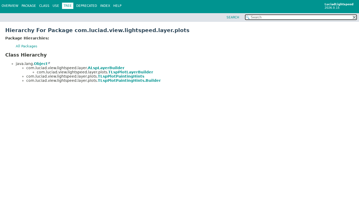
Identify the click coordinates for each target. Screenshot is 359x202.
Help (117, 6)
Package (29, 6)
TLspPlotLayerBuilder (130, 72)
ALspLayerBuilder (106, 68)
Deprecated (86, 6)
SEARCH (233, 17)
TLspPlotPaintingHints (121, 76)
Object (41, 64)
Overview (10, 6)
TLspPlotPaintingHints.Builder (129, 80)
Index (105, 6)
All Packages (26, 46)
